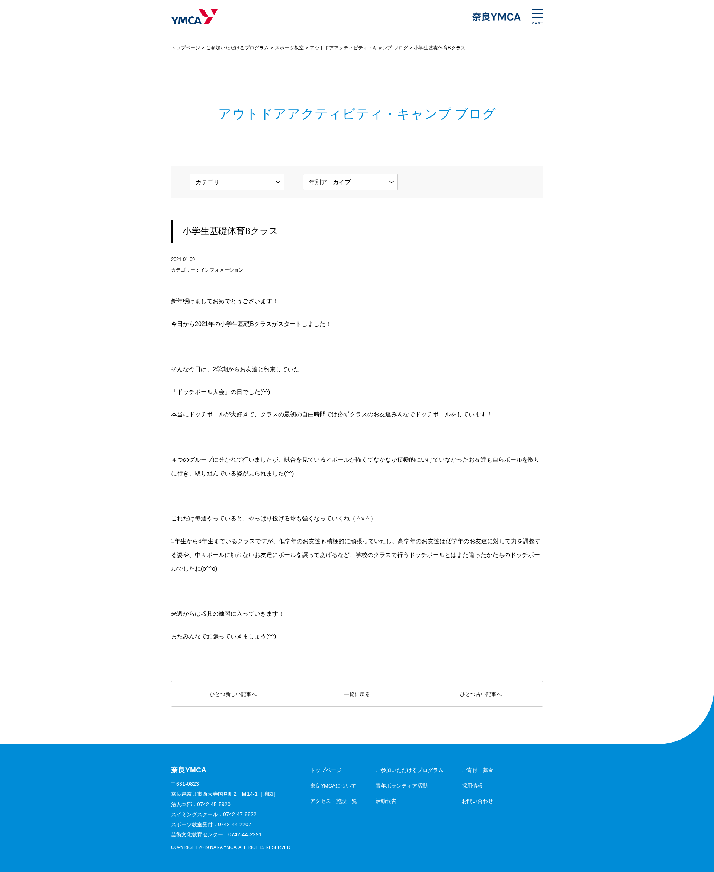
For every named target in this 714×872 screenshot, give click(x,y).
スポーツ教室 (289, 48)
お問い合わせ (477, 801)
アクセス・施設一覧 (333, 801)
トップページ (185, 48)
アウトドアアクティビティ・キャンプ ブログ (359, 48)
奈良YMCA (194, 16)
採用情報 (472, 786)
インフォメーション (222, 270)
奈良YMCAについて (333, 786)
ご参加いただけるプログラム (237, 48)
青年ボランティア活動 (402, 786)
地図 (268, 794)
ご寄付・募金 (477, 770)
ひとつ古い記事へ (481, 694)
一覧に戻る (357, 694)
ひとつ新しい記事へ (233, 694)
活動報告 (386, 801)
